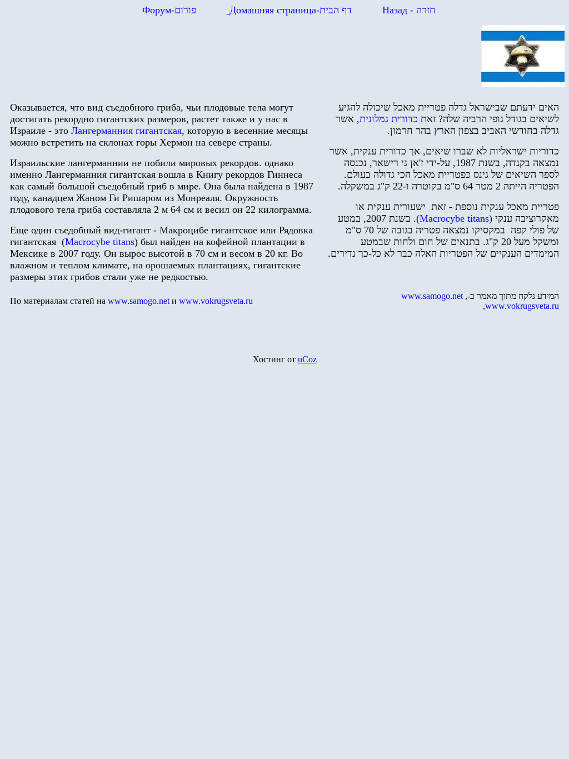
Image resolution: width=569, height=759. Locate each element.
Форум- (169, 10)
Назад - (408, 10)
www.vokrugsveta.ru (216, 301)
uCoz (307, 359)
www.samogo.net (432, 296)
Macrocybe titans (99, 241)
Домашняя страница (290, 10)
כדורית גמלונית (389, 118)
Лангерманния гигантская (126, 130)
